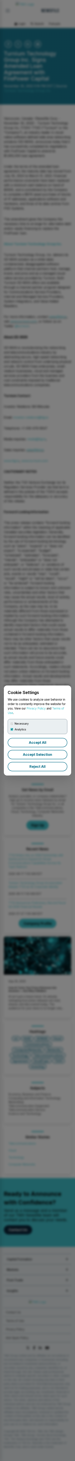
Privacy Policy (36, 708)
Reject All (37, 766)
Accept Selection (37, 754)
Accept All (37, 742)
